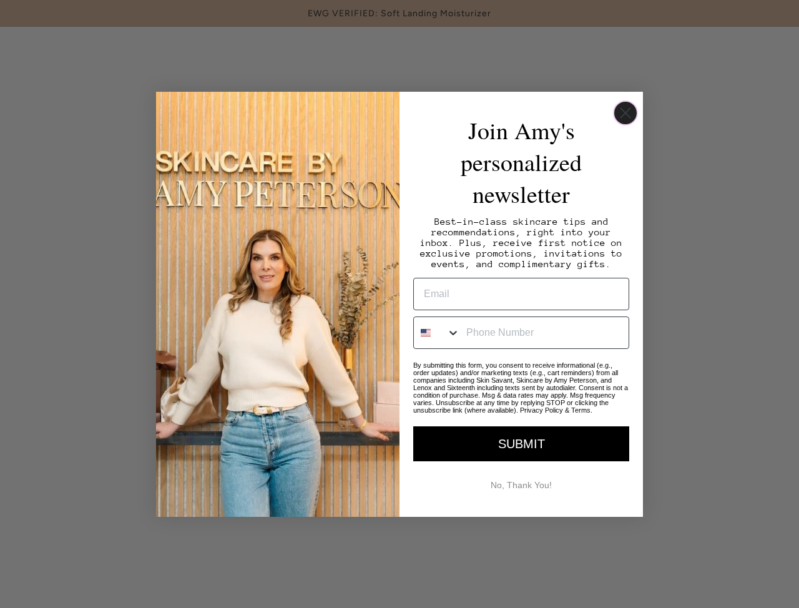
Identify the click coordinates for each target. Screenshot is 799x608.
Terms (581, 410)
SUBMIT (521, 444)
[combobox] (437, 332)
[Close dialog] (625, 113)
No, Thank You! (521, 485)
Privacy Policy (541, 410)
